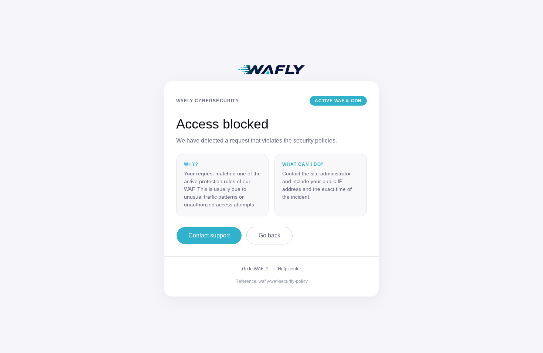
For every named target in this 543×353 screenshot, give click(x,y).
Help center (289, 268)
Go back (269, 235)
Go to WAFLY (255, 268)
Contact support (209, 235)
